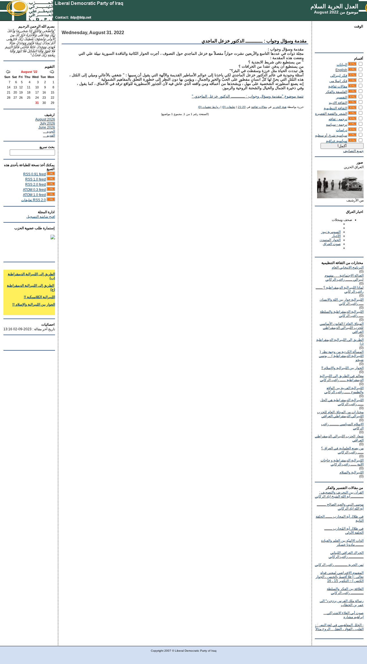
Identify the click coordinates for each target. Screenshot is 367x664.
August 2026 (45, 119)
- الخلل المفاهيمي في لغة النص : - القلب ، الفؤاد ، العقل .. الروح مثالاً (339, 627)
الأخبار (336, 236)
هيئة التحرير (279, 106)
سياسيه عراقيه (336, 141)
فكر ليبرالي (338, 75)
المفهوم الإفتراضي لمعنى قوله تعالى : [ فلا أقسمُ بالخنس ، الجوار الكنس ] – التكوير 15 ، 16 (340, 577)
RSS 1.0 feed (35, 179)
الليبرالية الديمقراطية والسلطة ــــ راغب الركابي (342, 314)
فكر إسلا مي (338, 81)
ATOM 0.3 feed (34, 190)
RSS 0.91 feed (34, 174)
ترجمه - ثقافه (338, 119)
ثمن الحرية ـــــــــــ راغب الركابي (339, 565)
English (341, 70)
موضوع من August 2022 (336, 12)
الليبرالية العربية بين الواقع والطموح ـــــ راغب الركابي (344, 390)
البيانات (342, 65)
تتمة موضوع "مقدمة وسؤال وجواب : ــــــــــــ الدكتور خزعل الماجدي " (248, 96)
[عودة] (52, 72)
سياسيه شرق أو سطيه (331, 135)
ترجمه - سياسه (336, 125)
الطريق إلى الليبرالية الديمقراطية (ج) (31, 285)
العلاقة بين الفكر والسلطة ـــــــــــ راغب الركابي (345, 591)
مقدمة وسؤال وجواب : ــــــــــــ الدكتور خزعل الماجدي (254, 40)
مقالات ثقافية (337, 86)
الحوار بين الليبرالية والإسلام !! (342, 368)
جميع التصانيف (353, 151)
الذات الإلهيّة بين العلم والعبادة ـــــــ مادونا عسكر (342, 543)
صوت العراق (332, 244)
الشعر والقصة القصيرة (331, 114)
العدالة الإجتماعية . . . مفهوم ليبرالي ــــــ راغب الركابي (344, 277)
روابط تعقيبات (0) (209, 106)
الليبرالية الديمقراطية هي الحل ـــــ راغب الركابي (342, 402)
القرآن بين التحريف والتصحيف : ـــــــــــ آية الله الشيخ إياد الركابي (339, 494)
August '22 (29, 71)
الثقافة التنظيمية (335, 108)
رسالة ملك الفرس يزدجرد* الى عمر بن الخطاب (342, 603)
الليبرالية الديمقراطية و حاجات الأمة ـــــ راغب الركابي (342, 462)
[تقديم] (8, 72)
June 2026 (46, 127)
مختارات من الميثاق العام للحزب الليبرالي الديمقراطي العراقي (340, 414)
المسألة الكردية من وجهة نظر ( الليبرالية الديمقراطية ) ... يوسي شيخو (341, 356)
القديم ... (49, 135)
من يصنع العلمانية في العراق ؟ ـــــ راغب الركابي (342, 450)
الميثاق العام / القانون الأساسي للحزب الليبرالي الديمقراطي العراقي (342, 328)
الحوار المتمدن (330, 240)
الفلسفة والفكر (336, 92)
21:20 (242, 106)
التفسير (341, 97)
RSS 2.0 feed (35, 184)
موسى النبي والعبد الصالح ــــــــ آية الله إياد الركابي (340, 506)
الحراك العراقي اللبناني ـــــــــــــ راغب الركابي (346, 555)
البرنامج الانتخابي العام (348, 267)
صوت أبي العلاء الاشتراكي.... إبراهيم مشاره (343, 615)
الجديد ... (49, 131)
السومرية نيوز (331, 232)
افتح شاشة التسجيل (40, 217)
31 (37, 102)
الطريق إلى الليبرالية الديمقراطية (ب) (31, 273)
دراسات (341, 130)
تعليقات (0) (228, 106)
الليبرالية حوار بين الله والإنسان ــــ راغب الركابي (342, 302)
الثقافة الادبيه (338, 103)
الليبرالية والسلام (351, 472)
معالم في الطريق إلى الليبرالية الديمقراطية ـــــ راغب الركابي (342, 378)
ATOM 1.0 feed (34, 195)
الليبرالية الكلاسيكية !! (39, 294)
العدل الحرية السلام (334, 6)
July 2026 (47, 123)
